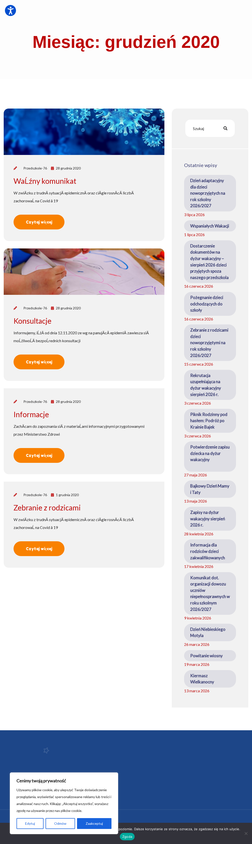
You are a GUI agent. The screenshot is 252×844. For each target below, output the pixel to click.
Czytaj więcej (39, 222)
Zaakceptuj (94, 823)
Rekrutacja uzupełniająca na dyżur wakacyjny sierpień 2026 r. (205, 385)
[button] (10, 10)
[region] (64, 803)
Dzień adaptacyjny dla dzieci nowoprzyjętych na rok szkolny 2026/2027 (207, 193)
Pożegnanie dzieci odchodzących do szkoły (206, 304)
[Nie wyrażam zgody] (245, 833)
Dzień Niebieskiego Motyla (207, 632)
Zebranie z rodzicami (47, 507)
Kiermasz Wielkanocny (202, 679)
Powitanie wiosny (206, 655)
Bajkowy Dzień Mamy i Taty (209, 489)
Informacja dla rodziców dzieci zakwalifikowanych (207, 551)
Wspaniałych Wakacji (209, 225)
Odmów (60, 823)
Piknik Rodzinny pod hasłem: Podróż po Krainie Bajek (208, 421)
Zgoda (127, 837)
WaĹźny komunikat (45, 180)
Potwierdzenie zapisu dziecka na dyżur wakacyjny (210, 456)
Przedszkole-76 (35, 168)
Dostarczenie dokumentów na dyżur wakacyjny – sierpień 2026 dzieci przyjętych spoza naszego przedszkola (209, 261)
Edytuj (30, 823)
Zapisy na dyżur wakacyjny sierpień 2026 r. (207, 518)
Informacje (31, 414)
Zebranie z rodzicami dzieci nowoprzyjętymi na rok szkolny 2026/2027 (209, 342)
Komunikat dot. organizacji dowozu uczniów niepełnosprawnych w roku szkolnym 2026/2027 (210, 593)
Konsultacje (32, 320)
